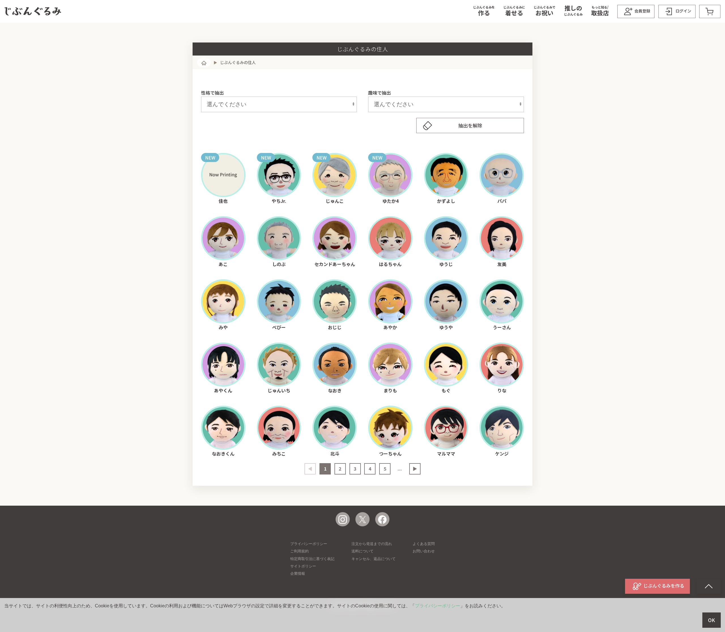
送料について (362, 551)
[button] (484, 11)
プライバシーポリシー (308, 544)
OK (711, 620)
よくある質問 (424, 544)
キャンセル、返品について (373, 559)
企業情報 (297, 573)
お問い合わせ (424, 551)
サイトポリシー (303, 566)
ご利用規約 (299, 551)
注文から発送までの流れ (371, 544)
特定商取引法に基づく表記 (312, 559)
